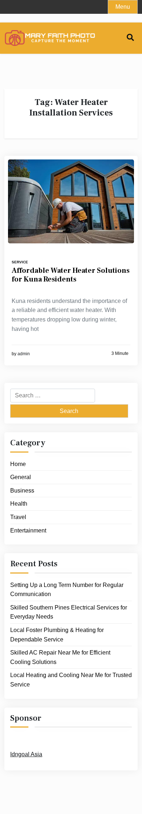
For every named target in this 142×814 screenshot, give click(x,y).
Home (18, 464)
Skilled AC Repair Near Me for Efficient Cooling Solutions (60, 657)
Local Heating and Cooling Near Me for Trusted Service (71, 680)
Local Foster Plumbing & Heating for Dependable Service (57, 635)
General (20, 477)
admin (23, 354)
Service (20, 262)
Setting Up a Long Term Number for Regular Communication (66, 590)
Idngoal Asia (26, 754)
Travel (18, 517)
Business (22, 490)
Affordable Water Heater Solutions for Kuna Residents (71, 275)
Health (18, 504)
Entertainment (28, 530)
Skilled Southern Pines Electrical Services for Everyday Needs (68, 612)
